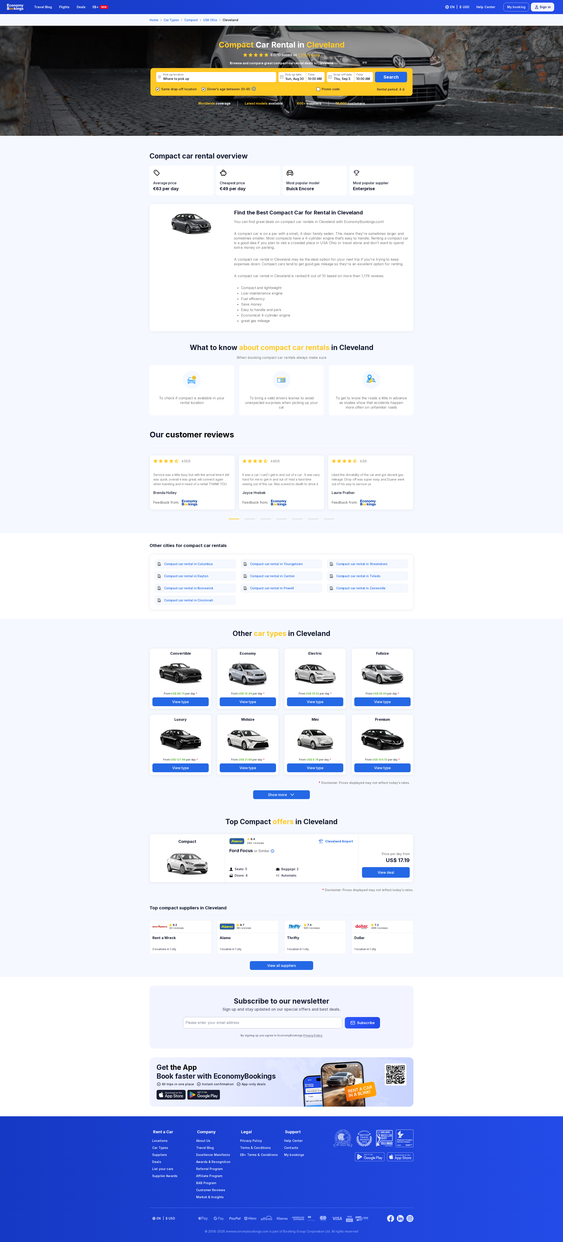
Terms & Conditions (255, 1148)
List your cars (162, 1169)
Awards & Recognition (213, 1162)
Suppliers (159, 1155)
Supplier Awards (164, 1176)
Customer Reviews (210, 1190)
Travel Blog (43, 7)
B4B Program (206, 1183)
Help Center (485, 7)
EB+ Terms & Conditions (259, 1155)
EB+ (99, 7)
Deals (81, 7)
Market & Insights (210, 1197)
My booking (516, 7)
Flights (64, 7)
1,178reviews (309, 55)
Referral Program (209, 1169)
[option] (192, 482)
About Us (203, 1140)
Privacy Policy (312, 1035)
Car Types (160, 1148)
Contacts (291, 1148)
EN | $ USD (459, 7)
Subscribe (366, 1023)
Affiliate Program (209, 1176)
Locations (160, 1140)
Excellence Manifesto (213, 1155)
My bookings (294, 1155)
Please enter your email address (212, 1023)
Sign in (545, 7)
